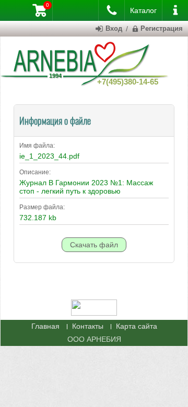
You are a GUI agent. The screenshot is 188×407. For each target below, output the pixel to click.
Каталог (143, 10)
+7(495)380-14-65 (127, 81)
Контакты (87, 326)
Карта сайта (136, 326)
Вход (113, 28)
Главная (45, 326)
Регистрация (161, 28)
